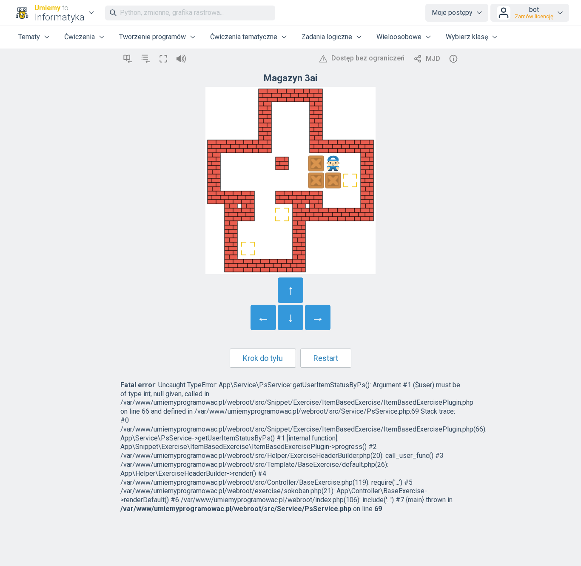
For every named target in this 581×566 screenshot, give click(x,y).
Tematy (29, 37)
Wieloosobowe (399, 37)
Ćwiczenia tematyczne (243, 37)
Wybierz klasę (467, 37)
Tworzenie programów (152, 37)
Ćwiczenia (79, 37)
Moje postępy (452, 13)
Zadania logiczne (327, 37)
